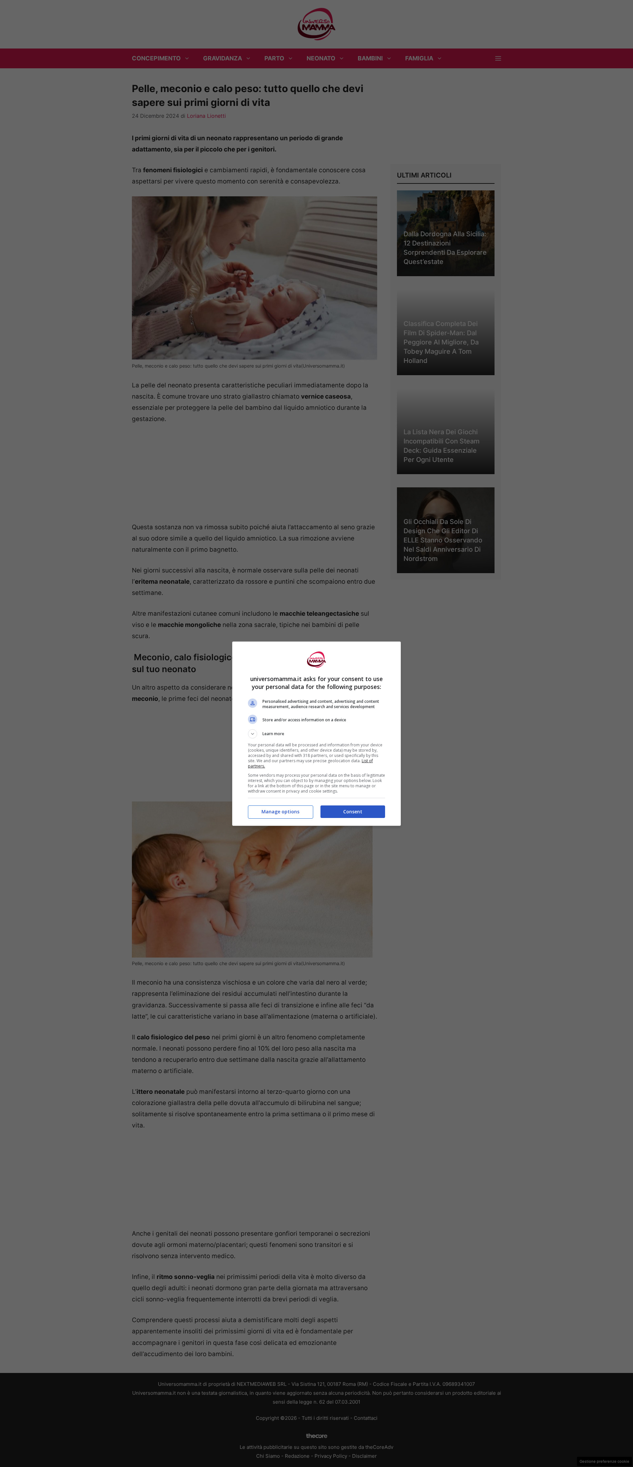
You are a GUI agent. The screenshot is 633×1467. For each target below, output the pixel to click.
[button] (316, 733)
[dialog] (316, 733)
